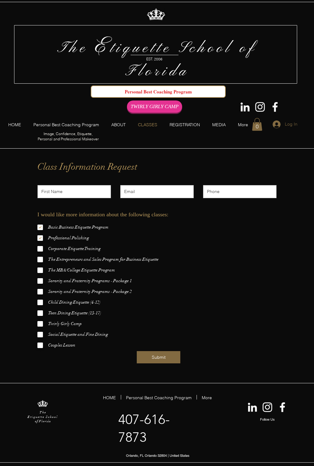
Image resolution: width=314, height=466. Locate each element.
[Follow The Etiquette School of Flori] (275, 106)
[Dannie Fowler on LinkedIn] (245, 106)
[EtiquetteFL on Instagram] (260, 106)
